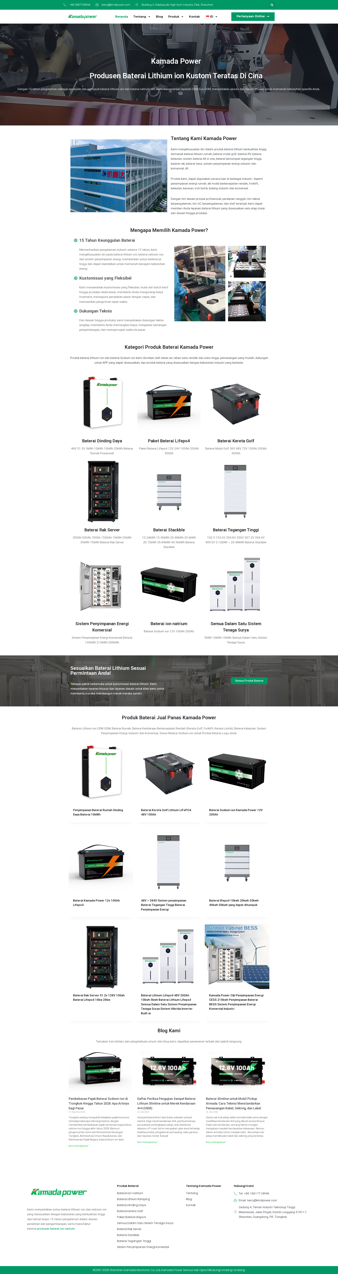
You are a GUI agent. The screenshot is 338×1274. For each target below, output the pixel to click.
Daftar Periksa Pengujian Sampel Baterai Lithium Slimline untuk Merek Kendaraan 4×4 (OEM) (166, 980)
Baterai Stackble (169, 406)
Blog (159, 16)
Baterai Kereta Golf (235, 317)
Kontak (194, 16)
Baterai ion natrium (169, 500)
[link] (56, 1105)
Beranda (121, 16)
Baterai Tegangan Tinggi (236, 406)
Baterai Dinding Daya (102, 317)
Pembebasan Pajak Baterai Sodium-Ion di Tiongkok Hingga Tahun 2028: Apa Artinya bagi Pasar (99, 980)
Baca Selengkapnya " (79, 1022)
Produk (173, 16)
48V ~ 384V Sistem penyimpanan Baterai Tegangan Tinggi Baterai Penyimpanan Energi (163, 781)
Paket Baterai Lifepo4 (169, 317)
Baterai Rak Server (102, 406)
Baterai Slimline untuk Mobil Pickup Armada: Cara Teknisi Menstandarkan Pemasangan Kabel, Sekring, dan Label (233, 980)
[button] (272, 5)
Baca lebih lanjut (85, 792)
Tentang (139, 16)
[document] (169, 1212)
